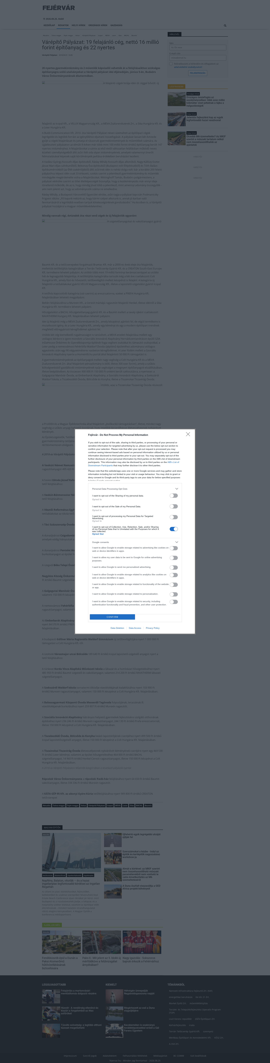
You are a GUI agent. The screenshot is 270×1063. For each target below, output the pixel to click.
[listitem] (135, 488)
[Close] (189, 435)
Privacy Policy (153, 628)
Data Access (135, 628)
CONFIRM (112, 617)
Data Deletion (117, 628)
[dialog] (135, 531)
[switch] (174, 496)
